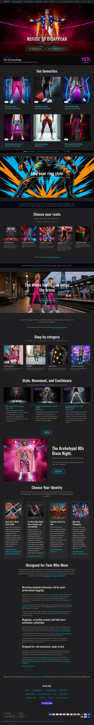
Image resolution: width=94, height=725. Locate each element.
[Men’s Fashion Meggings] (82, 233)
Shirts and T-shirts (77, 366)
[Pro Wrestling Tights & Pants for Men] (11, 233)
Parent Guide (63, 694)
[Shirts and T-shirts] (80, 355)
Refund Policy (63, 690)
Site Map (50, 697)
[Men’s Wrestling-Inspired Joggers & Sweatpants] (36, 355)
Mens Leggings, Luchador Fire (14, 144)
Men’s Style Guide (31, 697)
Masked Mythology (46, 242)
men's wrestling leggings (61, 596)
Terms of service (41, 721)
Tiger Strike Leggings (41, 144)
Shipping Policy (30, 694)
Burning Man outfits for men (59, 633)
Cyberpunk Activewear (46, 657)
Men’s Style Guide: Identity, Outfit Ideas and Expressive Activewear (13, 551)
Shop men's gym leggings (52, 257)
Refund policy (26, 721)
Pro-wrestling (9, 242)
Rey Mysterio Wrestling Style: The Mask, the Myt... (47, 406)
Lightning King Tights (41, 106)
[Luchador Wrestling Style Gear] (47, 233)
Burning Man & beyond (62, 243)
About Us (42, 697)
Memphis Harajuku (27, 659)
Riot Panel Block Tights (72, 106)
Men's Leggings (37, 690)
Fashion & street (81, 242)
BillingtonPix (10, 721)
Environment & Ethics (44, 694)
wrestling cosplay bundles (62, 630)
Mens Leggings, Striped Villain (74, 144)
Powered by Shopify (17, 721)
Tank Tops (52, 366)
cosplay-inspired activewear (35, 676)
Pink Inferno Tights (11, 106)
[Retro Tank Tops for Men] (58, 355)
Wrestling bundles (28, 242)
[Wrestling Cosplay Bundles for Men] (29, 233)
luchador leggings (60, 611)
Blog (54, 694)
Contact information (58, 721)
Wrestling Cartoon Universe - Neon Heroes (80, 552)
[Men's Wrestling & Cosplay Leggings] (13, 355)
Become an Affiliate (62, 697)
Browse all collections (28, 666)
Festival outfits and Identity (56, 550)
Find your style (47, 181)
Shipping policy (49, 721)
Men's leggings (9, 366)
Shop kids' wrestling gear (47, 300)
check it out (58, 471)
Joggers (29, 366)
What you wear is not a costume (14, 406)
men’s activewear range (38, 265)
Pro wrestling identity (34, 556)
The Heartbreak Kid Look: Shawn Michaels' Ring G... (74, 406)
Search (27, 690)
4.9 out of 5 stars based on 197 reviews (48, 151)
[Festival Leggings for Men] (64, 233)
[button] (17, 1)
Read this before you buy (59, 327)
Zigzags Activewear (53, 659)
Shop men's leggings (35, 49)
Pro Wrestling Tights (50, 690)
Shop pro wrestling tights (56, 49)
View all (47, 432)
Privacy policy (33, 721)
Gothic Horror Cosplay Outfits (36, 661)
